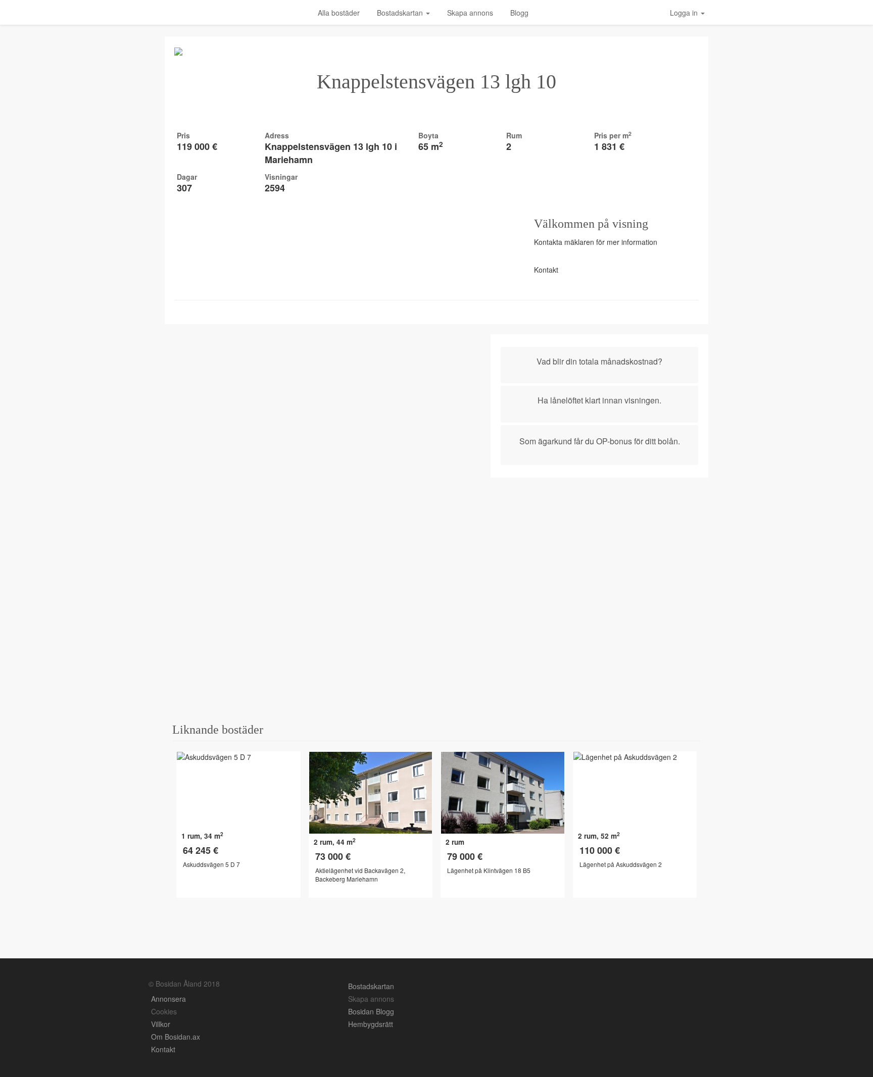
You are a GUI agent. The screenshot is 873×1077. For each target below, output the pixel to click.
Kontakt (163, 1049)
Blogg (519, 13)
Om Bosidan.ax (175, 1037)
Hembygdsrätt (370, 1024)
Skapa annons (470, 13)
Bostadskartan (401, 13)
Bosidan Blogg (372, 1011)
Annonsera (169, 999)
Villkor (160, 1024)
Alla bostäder (339, 13)
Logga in (685, 13)
